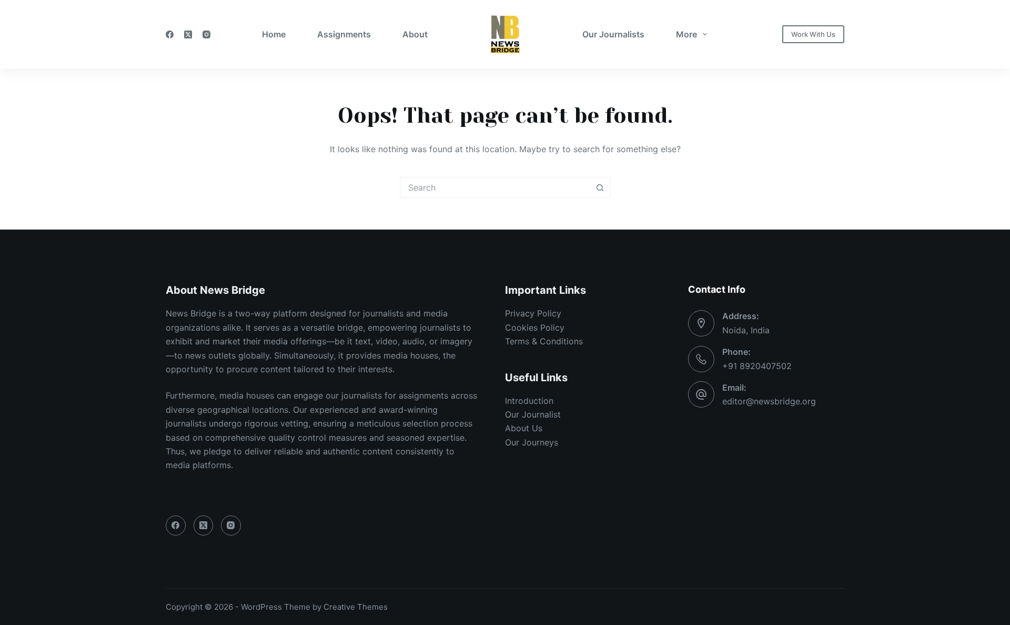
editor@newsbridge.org (769, 401)
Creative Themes (356, 607)
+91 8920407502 (757, 366)
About (415, 34)
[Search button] (600, 187)
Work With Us (813, 34)
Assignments (344, 34)
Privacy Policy (533, 313)
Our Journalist (533, 414)
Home (274, 34)
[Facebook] (170, 34)
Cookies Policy (534, 327)
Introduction (529, 400)
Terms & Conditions (544, 341)
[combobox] (495, 187)
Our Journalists (613, 34)
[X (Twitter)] (188, 34)
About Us (523, 428)
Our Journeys (531, 442)
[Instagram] (206, 34)
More (686, 34)
